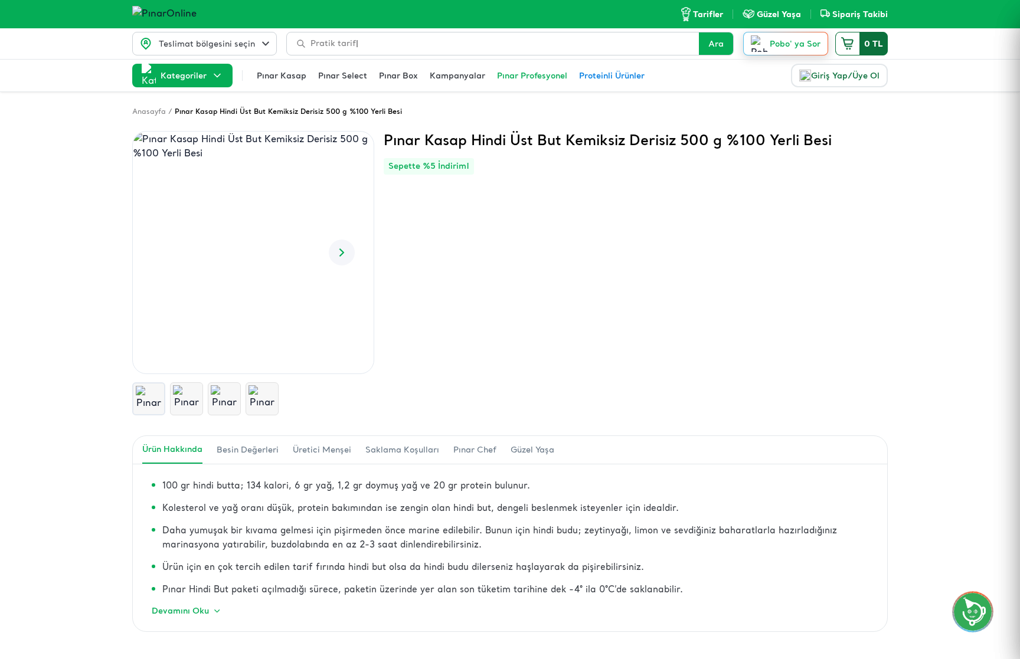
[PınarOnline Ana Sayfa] (186, 14)
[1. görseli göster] (148, 398)
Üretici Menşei (322, 449)
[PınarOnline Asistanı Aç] (973, 612)
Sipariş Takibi (860, 14)
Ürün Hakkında (172, 449)
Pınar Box (398, 75)
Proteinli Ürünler (612, 75)
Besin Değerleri (248, 449)
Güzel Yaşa (532, 449)
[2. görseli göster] (186, 398)
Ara (716, 43)
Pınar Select (342, 75)
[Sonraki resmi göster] (342, 252)
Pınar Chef (474, 449)
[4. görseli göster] (262, 398)
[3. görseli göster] (224, 398)
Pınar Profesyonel (532, 75)
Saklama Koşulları (402, 449)
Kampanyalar (457, 75)
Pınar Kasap (281, 75)
